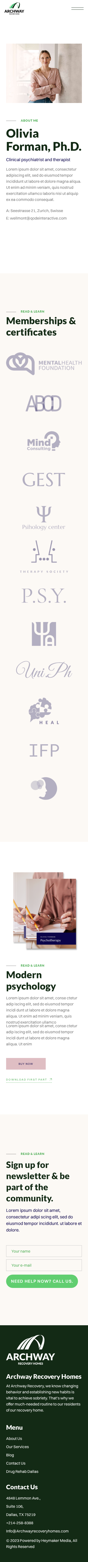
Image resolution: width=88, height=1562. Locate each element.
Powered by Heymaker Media (45, 1540)
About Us (14, 1438)
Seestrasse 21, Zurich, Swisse (37, 210)
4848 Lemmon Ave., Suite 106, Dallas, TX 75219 (23, 1506)
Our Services (17, 1446)
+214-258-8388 (19, 1522)
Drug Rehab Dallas (22, 1471)
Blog (10, 1454)
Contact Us (15, 1463)
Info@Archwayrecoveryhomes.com (37, 1531)
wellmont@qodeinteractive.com (38, 218)
